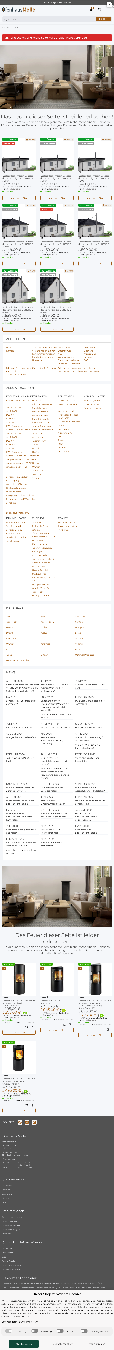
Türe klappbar (13, 541)
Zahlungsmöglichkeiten (12, 1217)
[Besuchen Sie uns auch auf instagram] (27, 1122)
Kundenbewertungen (11, 1229)
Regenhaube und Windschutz (21, 499)
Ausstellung (7, 1194)
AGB (4, 1257)
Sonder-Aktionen (66, 522)
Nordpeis (36, 463)
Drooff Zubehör (40, 566)
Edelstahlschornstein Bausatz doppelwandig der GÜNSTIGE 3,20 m (17, 178)
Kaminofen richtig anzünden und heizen (21, 831)
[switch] (8, 1331)
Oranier (36, 467)
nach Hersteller (40, 555)
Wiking (36, 478)
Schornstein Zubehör (17, 476)
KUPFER (10, 418)
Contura (36, 444)
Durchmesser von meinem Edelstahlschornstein (20, 802)
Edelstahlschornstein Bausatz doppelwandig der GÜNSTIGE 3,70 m (55, 178)
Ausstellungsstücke (68, 526)
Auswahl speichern (63, 1344)
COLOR (10, 422)
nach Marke (38, 437)
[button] (19, 154)
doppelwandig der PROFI (19, 463)
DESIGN (10, 414)
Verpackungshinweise (11, 1269)
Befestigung (12, 480)
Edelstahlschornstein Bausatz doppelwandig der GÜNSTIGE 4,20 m (93, 178)
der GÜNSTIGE (13, 407)
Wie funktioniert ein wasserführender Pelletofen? (90, 789)
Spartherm (80, 616)
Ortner (44, 655)
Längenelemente (15, 491)
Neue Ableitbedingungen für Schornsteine (90, 802)
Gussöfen (37, 433)
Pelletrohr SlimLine (42, 526)
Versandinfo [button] (29, 1022)
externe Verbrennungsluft (41, 531)
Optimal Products (84, 655)
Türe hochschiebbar (16, 537)
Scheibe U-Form (92, 408)
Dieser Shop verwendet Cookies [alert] (57, 1294)
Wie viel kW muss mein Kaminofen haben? (87, 746)
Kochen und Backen (42, 429)
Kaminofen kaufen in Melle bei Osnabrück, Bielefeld (21, 844)
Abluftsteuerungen (42, 548)
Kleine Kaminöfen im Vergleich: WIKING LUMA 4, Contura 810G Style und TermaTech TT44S (22, 687)
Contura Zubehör (41, 562)
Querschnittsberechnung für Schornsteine (90, 739)
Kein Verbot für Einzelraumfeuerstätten (53, 802)
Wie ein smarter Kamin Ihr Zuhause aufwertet (20, 789)
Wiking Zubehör (40, 595)
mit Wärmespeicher (42, 404)
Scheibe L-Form (92, 404)
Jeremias (45, 644)
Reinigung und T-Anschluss (20, 495)
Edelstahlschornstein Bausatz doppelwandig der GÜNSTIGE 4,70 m (17, 244)
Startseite (6, 27)
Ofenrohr (37, 522)
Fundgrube (63, 530)
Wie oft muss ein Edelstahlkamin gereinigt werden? (54, 761)
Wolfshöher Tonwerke (17, 660)
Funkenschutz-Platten (43, 536)
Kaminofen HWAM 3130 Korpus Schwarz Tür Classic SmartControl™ (18, 1003)
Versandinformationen (11, 1221)
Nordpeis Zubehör (41, 584)
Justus (35, 455)
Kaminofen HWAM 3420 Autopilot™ (52, 1002)
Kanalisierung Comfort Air (44, 579)
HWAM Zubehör (40, 570)
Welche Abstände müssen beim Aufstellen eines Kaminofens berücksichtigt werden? (55, 773)
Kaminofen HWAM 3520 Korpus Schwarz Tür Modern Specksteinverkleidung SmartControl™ (94, 1004)
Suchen (103, 19)
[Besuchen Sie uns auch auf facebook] (20, 1122)
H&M (43, 616)
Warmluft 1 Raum (67, 400)
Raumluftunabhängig (69, 421)
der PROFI (11, 411)
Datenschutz (7, 1252)
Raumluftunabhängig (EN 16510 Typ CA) (43, 421)
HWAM (35, 452)
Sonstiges (11, 502)
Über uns (6, 1189)
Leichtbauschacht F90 (17, 512)
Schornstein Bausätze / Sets (20, 400)
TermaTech (37, 474)
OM (4, 172)
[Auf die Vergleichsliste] (26, 1027)
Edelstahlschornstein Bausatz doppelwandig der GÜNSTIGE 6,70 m (55, 310)
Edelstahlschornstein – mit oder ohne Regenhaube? (54, 815)
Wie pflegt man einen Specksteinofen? (52, 789)
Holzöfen (36, 400)
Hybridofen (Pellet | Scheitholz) (68, 416)
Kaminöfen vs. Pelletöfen (19, 727)
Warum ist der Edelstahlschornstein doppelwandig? (86, 816)
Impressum (7, 1248)
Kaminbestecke (40, 544)
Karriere (5, 1198)
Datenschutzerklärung (45, 1287)
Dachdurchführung (16, 488)
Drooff (35, 448)
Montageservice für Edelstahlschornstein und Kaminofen (19, 816)
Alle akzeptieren (24, 1344)
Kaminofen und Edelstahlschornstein (86, 831)
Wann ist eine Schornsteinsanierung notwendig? (52, 740)
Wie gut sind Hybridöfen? (88, 727)
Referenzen (7, 1185)
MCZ (60, 444)
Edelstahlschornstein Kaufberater (51, 844)
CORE (61, 425)
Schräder (79, 638)
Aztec (9, 655)
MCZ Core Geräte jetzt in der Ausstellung (89, 702)
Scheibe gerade (92, 400)
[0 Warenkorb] (99, 9)
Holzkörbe (37, 540)
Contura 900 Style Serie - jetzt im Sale (56, 716)
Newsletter (6, 1233)
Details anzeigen (96, 1344)
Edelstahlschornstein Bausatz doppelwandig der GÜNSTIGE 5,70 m (93, 244)
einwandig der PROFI (17, 467)
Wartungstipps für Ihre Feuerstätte (87, 759)
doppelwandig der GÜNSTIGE (21, 459)
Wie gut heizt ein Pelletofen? (21, 737)
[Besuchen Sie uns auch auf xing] (34, 1122)
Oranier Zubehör (40, 588)
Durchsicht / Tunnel (16, 522)
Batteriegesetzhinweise (12, 1265)
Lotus (35, 459)
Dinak (44, 649)
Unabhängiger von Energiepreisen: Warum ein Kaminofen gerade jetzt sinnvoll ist (55, 705)
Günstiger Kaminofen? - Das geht (89, 686)
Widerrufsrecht (8, 1261)
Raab (43, 638)
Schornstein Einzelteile (18, 429)
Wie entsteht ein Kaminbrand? (56, 727)
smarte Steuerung (41, 426)
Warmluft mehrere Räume (67, 406)
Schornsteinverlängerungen (20, 455)
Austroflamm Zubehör (43, 559)
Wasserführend (40, 411)
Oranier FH (37, 470)
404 (16, 27)
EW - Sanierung (14, 426)
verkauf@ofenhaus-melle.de (16, 1155)
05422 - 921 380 (11, 1152)
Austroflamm (39, 440)
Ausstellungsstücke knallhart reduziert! (21, 852)
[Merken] (32, 1027)
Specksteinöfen (40, 408)
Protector (11, 638)
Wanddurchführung (16, 484)
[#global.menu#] (108, 9)
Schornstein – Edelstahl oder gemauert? (21, 702)
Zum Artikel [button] (19, 197)
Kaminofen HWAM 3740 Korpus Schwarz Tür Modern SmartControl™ (18, 1081)
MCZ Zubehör (39, 574)
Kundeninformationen (11, 1225)
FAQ (4, 1202)
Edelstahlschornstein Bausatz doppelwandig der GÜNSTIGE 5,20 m (55, 244)
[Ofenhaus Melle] (18, 9)
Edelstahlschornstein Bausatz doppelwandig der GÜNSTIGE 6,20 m (17, 310)
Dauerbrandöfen (40, 415)
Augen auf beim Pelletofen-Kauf (20, 759)
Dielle (61, 436)
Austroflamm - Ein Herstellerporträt (50, 831)
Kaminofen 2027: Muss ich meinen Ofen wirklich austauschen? (54, 687)
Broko (78, 649)
